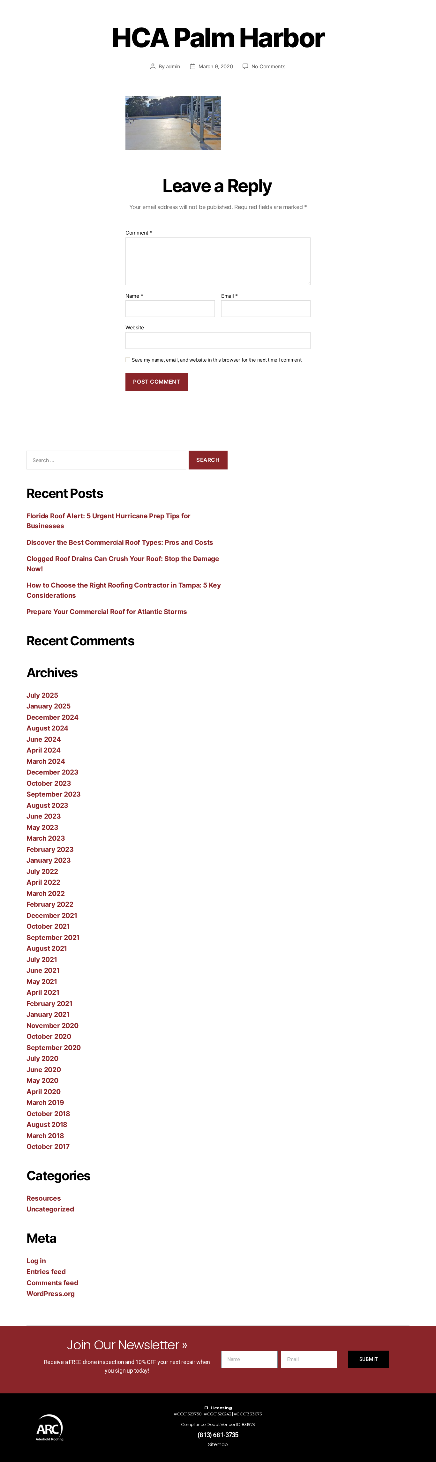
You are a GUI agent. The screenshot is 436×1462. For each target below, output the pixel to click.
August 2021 (46, 948)
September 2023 (53, 794)
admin (173, 66)
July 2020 (42, 1058)
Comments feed (52, 1283)
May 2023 (42, 827)
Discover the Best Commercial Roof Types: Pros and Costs (119, 542)
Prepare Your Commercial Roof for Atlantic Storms (106, 612)
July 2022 (42, 871)
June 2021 (43, 970)
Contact (311, 19)
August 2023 (47, 805)
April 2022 (43, 882)
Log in (36, 1261)
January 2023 (48, 860)
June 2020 (43, 1070)
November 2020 (52, 1026)
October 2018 (48, 1114)
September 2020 (53, 1048)
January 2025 (48, 706)
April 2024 (43, 750)
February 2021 (49, 1004)
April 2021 (42, 992)
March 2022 (45, 893)
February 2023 (50, 849)
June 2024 (43, 739)
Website (134, 327)
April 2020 (43, 1092)
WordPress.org (50, 1294)
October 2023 (48, 783)
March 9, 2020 (216, 66)
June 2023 (43, 816)
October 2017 (48, 1147)
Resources (270, 19)
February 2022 (49, 904)
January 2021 (48, 1014)
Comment (139, 233)
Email (229, 296)
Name (134, 296)
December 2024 (52, 717)
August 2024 (47, 728)
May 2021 (41, 982)
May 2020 (42, 1080)
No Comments (269, 66)
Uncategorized (50, 1209)
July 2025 (42, 695)
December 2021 (51, 915)
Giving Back (163, 19)
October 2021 (48, 926)
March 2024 (45, 761)
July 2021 (41, 959)
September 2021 (52, 937)
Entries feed (46, 1272)
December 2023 (52, 772)
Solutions (201, 19)
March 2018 (45, 1136)
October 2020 (48, 1036)
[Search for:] (105, 461)
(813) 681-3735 (218, 1435)
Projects (234, 19)
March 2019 (45, 1102)
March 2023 (45, 838)
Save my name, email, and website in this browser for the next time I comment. (217, 360)
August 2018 (46, 1124)
